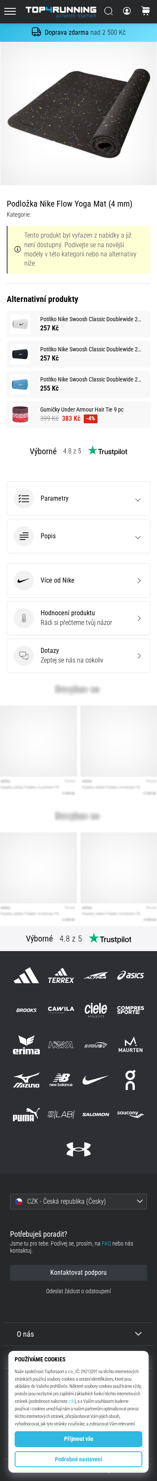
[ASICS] (130, 975)
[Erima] (26, 1045)
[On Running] (130, 1079)
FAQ (106, 1243)
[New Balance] (61, 1079)
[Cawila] (61, 1010)
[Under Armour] (78, 1149)
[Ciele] (96, 1010)
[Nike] (96, 1079)
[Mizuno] (26, 1079)
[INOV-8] (96, 1045)
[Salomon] (96, 1114)
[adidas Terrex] (61, 975)
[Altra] (96, 975)
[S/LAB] (61, 1114)
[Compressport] (130, 1010)
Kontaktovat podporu (78, 1272)
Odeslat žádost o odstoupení (78, 1291)
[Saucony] (130, 1114)
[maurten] (130, 1045)
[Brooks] (26, 1010)
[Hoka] (61, 1045)
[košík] (146, 11)
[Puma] (26, 1114)
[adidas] (26, 975)
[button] (78, 498)
